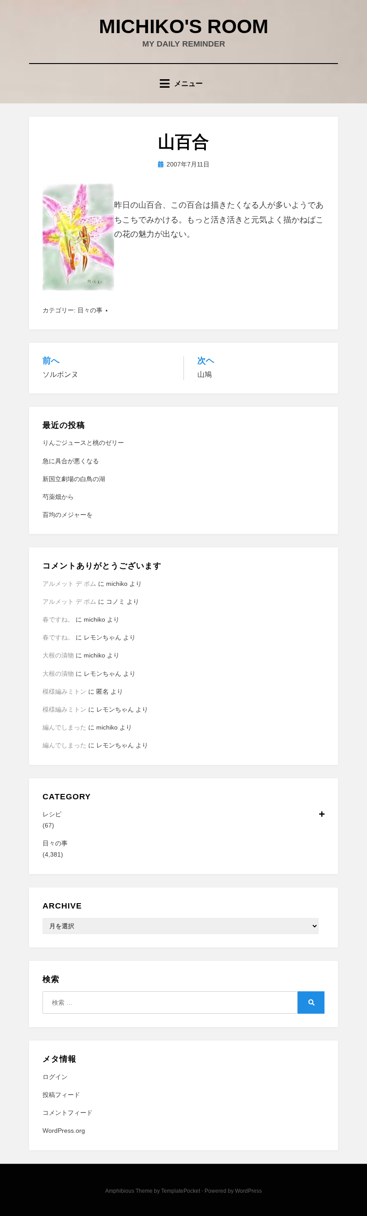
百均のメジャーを (68, 514)
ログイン (55, 1076)
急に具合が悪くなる (71, 461)
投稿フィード (61, 1094)
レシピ (52, 814)
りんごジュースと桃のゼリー (83, 442)
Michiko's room (184, 26)
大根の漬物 (58, 655)
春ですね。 (58, 619)
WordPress (248, 1191)
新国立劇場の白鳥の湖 (74, 478)
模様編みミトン (64, 691)
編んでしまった (64, 727)
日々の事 (89, 310)
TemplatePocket (180, 1191)
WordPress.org (64, 1130)
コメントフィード (68, 1112)
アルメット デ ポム (69, 583)
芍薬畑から (58, 496)
